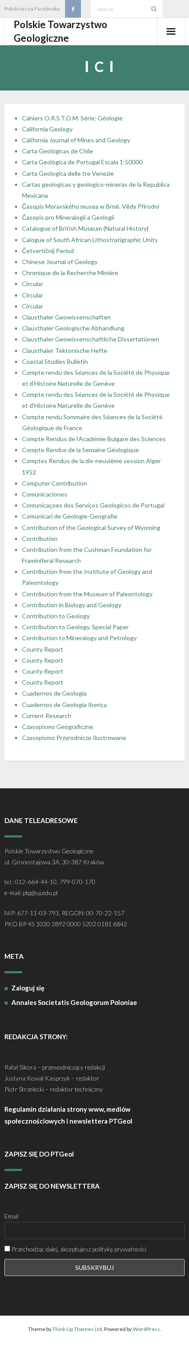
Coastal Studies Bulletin (55, 361)
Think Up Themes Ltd (77, 1329)
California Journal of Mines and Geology (76, 140)
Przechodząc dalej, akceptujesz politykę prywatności (78, 1249)
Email (11, 1216)
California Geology (47, 129)
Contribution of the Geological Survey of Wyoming (91, 527)
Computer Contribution (54, 483)
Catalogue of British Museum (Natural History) (85, 228)
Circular (32, 283)
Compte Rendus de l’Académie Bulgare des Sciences (94, 438)
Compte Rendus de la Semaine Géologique (80, 449)
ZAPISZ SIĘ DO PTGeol (39, 1154)
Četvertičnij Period (48, 250)
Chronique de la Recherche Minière (70, 272)
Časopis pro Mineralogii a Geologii (68, 217)
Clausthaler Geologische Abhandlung (73, 328)
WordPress (146, 1329)
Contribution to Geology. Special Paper (75, 627)
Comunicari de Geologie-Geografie (69, 516)
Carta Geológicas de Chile (57, 151)
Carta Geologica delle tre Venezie (68, 173)
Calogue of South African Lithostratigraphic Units (90, 239)
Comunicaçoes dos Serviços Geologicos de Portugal (93, 505)
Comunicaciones (44, 494)
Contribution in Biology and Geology (71, 605)
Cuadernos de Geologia (54, 693)
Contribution (40, 538)
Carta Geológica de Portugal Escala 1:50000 (82, 162)
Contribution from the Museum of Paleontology (87, 594)
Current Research (46, 715)
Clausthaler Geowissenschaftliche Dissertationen (90, 339)
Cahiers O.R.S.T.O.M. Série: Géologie (72, 118)
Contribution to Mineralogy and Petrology (79, 638)
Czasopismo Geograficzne (57, 726)
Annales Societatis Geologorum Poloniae (74, 1002)
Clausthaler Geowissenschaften (66, 317)
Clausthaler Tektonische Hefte (64, 350)
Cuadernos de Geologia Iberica (64, 704)
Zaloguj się (27, 988)
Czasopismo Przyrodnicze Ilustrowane (74, 737)
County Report (42, 649)
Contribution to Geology (56, 616)
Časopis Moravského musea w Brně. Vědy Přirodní (90, 206)
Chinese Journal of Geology (60, 261)
